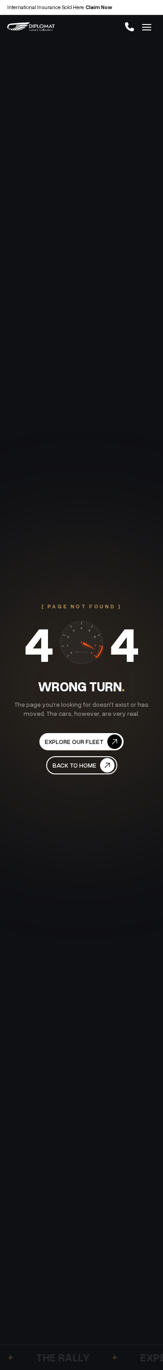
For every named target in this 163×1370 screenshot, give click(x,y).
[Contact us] (129, 26)
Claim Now (99, 7)
